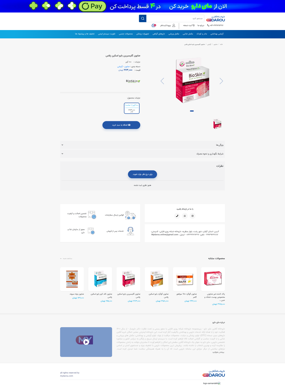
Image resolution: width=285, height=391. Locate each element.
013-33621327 (216, 25)
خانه (221, 44)
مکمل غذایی (188, 33)
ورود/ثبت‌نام (165, 25)
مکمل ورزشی (173, 33)
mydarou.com (66, 376)
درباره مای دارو (219, 322)
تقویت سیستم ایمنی (106, 33)
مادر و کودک (202, 33)
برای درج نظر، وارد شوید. (142, 174)
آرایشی (209, 44)
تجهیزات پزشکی (142, 33)
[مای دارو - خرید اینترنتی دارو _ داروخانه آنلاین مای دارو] (215, 19)
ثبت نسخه (188, 25)
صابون (215, 44)
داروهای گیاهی (159, 33)
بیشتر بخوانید (218, 352)
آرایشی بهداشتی (216, 33)
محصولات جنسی (126, 33)
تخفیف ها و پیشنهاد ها (85, 33)
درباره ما (201, 25)
